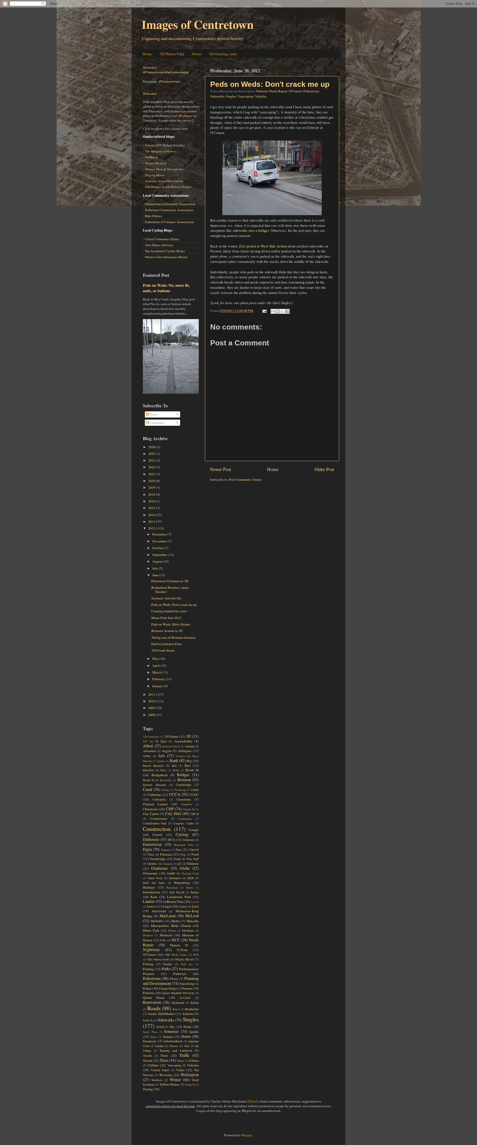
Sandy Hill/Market (161, 1013)
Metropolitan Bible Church (171, 925)
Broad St (148, 780)
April (156, 665)
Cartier (195, 790)
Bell (174, 765)
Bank (174, 760)
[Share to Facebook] (287, 311)
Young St (190, 1084)
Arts (161, 755)
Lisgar (167, 906)
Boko (163, 770)
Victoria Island (160, 1070)
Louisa (183, 906)
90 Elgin (161, 741)
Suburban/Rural (172, 1041)
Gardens (152, 863)
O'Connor (295, 91)
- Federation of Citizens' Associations (168, 222)
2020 (152, 480)
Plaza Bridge (187, 984)
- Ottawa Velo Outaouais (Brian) (165, 257)
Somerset (171, 1031)
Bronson (184, 779)
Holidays (149, 887)
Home (147, 53)
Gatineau (168, 863)
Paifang (148, 964)
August (157, 561)
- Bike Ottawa (152, 216)
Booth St (192, 770)
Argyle (166, 751)
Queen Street (153, 997)
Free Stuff (193, 859)
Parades (167, 964)
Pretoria (148, 993)
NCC (176, 940)
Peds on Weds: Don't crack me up (269, 84)
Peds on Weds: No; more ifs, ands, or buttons (166, 287)
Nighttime (151, 949)
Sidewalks (217, 96)
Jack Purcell (176, 892)
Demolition (152, 844)
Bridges (183, 774)
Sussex (174, 1046)
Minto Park (151, 930)
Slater (187, 1026)
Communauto (185, 818)
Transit (147, 1060)
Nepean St (179, 945)
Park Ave (187, 964)
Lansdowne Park (179, 897)
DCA (171, 839)
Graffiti (171, 873)
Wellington (190, 1074)
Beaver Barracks (153, 765)
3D (188, 736)
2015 (152, 508)
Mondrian (188, 930)
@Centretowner (169, 81)
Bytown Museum (154, 785)
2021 (152, 474)
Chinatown (150, 809)
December (159, 534)
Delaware (188, 840)
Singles (231, 96)
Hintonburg (182, 882)
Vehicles (261, 96)
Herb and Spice (154, 883)
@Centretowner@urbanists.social (166, 72)
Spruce (154, 1037)
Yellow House (169, 1084)
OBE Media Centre (176, 954)
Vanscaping (245, 96)
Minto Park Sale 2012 (166, 618)
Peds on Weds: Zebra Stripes (170, 624)
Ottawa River (184, 959)
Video (180, 1070)
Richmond (178, 1002)
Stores (186, 1036)
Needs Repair (278, 91)
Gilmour (262, 91)
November (160, 541)
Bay (189, 761)
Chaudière (186, 804)
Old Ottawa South (158, 959)
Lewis (151, 906)
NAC (163, 940)
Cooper (194, 829)
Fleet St (194, 850)
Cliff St (194, 814)
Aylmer (161, 761)
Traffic (184, 1055)
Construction (157, 828)
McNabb (157, 921)
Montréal (166, 935)
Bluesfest (148, 770)
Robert (176, 1009)
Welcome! (150, 93)
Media (175, 921)
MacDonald (159, 911)
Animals (190, 746)
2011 (152, 694)
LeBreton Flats (173, 901)
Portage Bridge (168, 988)
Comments (156, 422)
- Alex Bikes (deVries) (158, 245)
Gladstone (159, 868)
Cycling (182, 834)
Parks (166, 968)
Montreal (148, 935)
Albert (148, 746)
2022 (152, 467)
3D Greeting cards (223, 53)
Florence (166, 854)
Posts (153, 414)
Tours (164, 1055)
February (159, 679)
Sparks (194, 1031)
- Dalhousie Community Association (168, 210)
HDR (190, 878)
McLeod (192, 915)
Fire (178, 849)
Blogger (246, 1135)
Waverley (165, 1075)
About (196, 53)
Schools (188, 1013)
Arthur (147, 756)
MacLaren (167, 915)
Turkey (180, 1060)
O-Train (182, 950)
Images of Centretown (198, 24)
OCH (196, 954)
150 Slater (171, 736)
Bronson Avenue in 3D (167, 630)
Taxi (186, 1046)
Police (147, 988)
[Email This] (273, 311)
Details (253, 1101)
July (155, 568)
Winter (175, 1079)
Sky (172, 1026)
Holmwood (172, 887)
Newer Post (220, 469)
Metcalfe (193, 921)
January (158, 686)
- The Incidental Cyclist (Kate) (164, 251)
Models (172, 930)
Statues (168, 1036)
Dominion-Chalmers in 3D (169, 581)
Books (176, 770)
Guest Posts (155, 878)
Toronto (147, 1055)
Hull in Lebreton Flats (166, 644)
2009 (152, 708)
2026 (152, 447)
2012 (152, 528)
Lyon (195, 906)
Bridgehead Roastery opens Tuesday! (170, 589)
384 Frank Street (162, 650)
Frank (177, 859)
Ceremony (184, 799)
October (158, 548)
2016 (152, 501)
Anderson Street (171, 746)
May (155, 658)
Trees (164, 1060)
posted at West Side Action (266, 245)
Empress (165, 850)
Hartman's (175, 878)
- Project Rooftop (154, 163)
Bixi (188, 765)
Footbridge (157, 859)
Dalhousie (151, 839)
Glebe (185, 868)
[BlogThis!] (277, 311)
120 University (151, 736)
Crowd (157, 834)
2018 (152, 494)
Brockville (165, 780)
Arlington (185, 751)
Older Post (324, 469)
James (195, 892)
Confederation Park (154, 823)
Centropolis (159, 799)
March (157, 672)
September (160, 554)
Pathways (179, 973)
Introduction (151, 892)
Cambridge (183, 784)
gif (179, 863)
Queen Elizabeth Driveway (178, 993)
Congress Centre (183, 823)
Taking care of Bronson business (173, 637)
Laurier (149, 901)
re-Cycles (185, 998)
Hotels (189, 887)
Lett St (195, 902)
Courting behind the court (169, 611)
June (155, 575)
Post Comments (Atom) (245, 479)
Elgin (147, 849)
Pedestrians (311, 91)
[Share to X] (282, 311)
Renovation (152, 1002)
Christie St (189, 809)
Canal (147, 789)
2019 (152, 487)
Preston (187, 988)
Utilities (153, 1065)
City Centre (151, 813)
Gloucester (150, 873)
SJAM (160, 1027)
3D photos (185, 115)
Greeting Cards (190, 873)
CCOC (194, 794)
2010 (152, 701)
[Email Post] (264, 310)
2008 (152, 715)
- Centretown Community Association (169, 204)
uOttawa (194, 1060)
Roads (153, 1008)
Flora (151, 854)
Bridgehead (159, 775)
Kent (154, 897)
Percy (174, 978)
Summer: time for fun (166, 598)
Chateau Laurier (155, 804)
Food (195, 854)
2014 (152, 515)
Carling (165, 790)
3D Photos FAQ (172, 53)
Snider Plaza (150, 1032)
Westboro (156, 1080)
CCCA (174, 794)
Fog (183, 854)
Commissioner (158, 818)
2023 (152, 460)
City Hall (173, 813)
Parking (148, 969)
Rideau (195, 1002)
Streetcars (150, 1041)
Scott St (147, 1020)
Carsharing (180, 790)
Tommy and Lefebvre (175, 1050)
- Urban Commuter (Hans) (161, 239)
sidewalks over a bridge (250, 230)
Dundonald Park (183, 845)
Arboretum (149, 751)
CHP (170, 808)
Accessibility (183, 741)
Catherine (154, 794)
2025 (152, 453)
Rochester (192, 1009)
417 (145, 741)
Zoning (148, 1089)
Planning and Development (171, 981)
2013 (152, 521)
